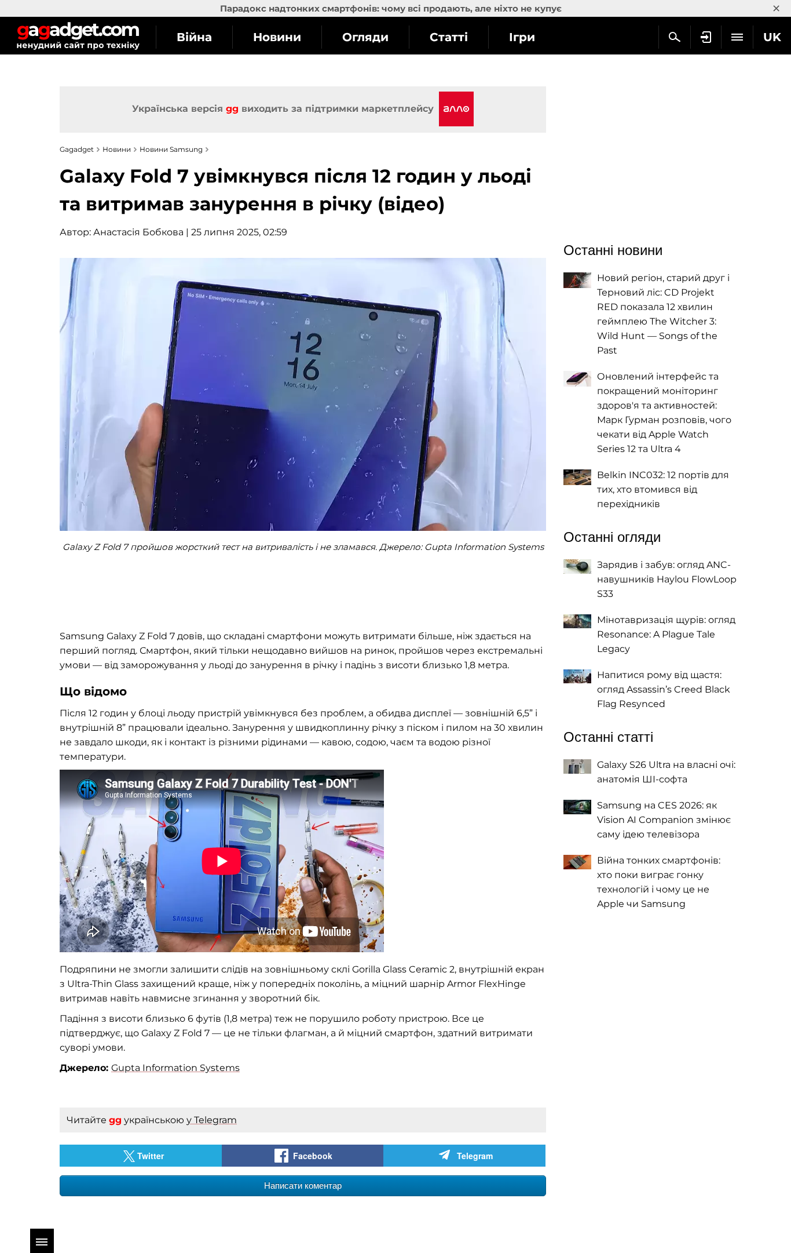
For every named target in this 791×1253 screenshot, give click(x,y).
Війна (194, 37)
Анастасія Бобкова (138, 232)
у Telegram (211, 1119)
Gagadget (78, 35)
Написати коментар (303, 1185)
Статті (449, 37)
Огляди (365, 37)
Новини (277, 37)
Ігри (522, 37)
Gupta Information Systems (175, 1067)
